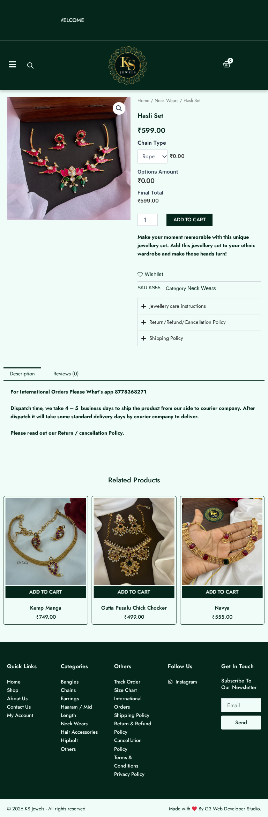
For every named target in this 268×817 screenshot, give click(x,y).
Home (143, 100)
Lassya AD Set (222, 608)
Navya (133, 608)
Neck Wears (166, 100)
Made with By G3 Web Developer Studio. (215, 808)
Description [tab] (22, 373)
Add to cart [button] (45, 591)
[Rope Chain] (152, 156)
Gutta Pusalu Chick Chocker (46, 608)
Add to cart (189, 219)
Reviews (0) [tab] (66, 373)
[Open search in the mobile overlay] (30, 65)
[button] (119, 108)
